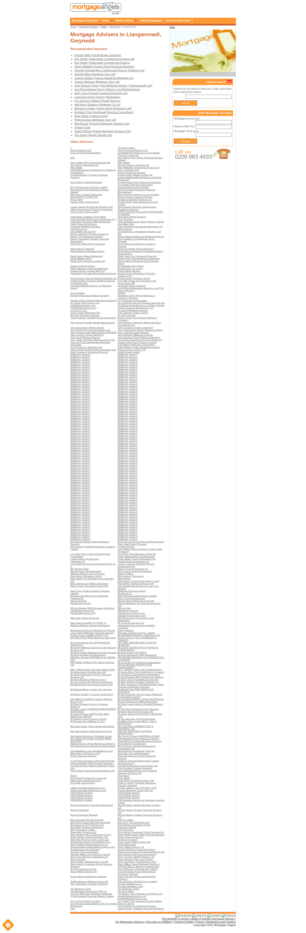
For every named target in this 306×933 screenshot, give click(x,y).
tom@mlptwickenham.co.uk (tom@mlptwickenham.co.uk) (132, 897)
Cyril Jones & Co (78, 229)
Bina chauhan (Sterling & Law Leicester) (138, 194)
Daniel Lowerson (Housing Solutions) (89, 234)
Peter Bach (123, 775)
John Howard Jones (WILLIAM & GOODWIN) (93, 332)
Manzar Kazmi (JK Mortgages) (85, 571)
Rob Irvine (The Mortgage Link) (134, 822)
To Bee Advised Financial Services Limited (92, 896)
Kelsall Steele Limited (129, 352)
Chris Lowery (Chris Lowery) (84, 212)
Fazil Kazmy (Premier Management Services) (93, 273)
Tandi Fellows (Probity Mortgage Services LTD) (102, 131)
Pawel (73, 775)
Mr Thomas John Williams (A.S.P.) (87, 721)
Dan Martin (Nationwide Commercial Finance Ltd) (104, 59)
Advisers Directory (178, 20)
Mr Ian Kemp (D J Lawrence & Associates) (139, 662)
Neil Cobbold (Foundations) (132, 743)
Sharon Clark (82, 127)
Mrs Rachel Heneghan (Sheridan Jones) (91, 736)
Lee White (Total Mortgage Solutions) (137, 554)
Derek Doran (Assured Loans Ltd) (87, 261)
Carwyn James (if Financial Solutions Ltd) (91, 207)
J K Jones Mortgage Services (133, 310)
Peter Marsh (124, 778)
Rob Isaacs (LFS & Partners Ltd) (87, 825)
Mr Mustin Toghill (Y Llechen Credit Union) (91, 694)
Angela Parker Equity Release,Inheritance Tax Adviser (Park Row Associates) (139, 183)
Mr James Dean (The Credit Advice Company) (141, 672)
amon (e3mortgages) (128, 170)
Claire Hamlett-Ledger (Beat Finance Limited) (141, 221)
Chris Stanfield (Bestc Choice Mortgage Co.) (93, 219)
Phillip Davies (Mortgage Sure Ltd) (95, 120)
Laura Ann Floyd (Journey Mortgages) (97, 97)
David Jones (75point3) (82, 249)
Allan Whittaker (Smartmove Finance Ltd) (139, 167)
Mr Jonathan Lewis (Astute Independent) (139, 674)
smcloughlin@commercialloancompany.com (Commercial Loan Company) (92, 848)
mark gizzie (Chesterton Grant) (86, 576)
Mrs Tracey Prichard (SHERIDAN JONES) (139, 736)
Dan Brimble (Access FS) (83, 231)
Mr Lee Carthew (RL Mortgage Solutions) (91, 682)
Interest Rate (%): (184, 126)
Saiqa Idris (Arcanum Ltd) (83, 832)
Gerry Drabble (77, 293)
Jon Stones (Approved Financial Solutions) (140, 340)
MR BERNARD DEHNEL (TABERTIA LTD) (139, 635)
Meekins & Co (125, 593)
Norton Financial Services (83, 756)
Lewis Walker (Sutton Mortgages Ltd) (137, 559)
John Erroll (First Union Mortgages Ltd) (90, 330)
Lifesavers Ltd (77, 561)
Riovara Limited (126, 820)
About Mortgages (151, 20)
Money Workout (126, 630)
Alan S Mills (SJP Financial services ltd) (90, 162)
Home (73, 27)
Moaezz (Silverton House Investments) (90, 625)
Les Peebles (76, 556)
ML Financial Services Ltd (131, 623)
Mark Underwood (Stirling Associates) (89, 583)
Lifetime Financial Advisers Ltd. (133, 561)
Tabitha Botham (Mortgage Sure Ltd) (89, 881)
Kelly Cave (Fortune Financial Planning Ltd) (100, 93)
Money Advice (125, 20)
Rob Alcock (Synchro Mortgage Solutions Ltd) (101, 123)
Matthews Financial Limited (131, 591)
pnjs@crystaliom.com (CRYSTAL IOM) (137, 788)
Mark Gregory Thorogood (131, 576)
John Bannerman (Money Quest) (87, 327)
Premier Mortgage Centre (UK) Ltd (135, 790)
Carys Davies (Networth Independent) (137, 207)
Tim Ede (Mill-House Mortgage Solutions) (91, 893)
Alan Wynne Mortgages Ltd (84, 165)
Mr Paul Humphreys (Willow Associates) (138, 701)
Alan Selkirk (124, 162)
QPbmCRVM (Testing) (81, 793)
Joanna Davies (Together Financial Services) (93, 317)
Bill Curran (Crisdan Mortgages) (86, 194)
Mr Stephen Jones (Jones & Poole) (88, 719)
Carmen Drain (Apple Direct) (84, 202)
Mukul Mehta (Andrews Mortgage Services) (140, 741)
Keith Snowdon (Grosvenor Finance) (89, 352)
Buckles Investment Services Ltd (134, 199)
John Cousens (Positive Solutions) (135, 327)
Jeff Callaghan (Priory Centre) (133, 313)
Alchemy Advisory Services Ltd (133, 165)
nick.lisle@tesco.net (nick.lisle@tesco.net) (91, 751)
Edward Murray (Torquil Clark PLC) (88, 271)
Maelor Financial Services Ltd (133, 569)
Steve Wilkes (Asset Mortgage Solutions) (138, 864)
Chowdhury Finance (128, 209)
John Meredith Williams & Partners (135, 335)
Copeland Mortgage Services (85, 226)
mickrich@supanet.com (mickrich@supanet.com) (82, 611)
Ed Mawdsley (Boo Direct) (131, 266)
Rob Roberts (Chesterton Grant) (134, 825)
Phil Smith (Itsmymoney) (82, 783)
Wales (104, 27)
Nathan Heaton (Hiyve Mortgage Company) (92, 743)
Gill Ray (121, 293)
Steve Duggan (77, 859)
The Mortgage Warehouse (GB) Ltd (88, 891)
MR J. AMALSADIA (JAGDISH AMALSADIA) (92, 669)
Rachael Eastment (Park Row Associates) (91, 805)
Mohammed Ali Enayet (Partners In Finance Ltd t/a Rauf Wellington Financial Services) (92, 631)
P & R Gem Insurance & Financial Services (92, 761)
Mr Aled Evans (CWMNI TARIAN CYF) (89, 635)
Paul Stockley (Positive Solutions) (135, 768)
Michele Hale (124, 608)
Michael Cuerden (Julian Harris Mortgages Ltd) (102, 108)
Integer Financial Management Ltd (135, 308)
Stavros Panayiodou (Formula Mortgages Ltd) (141, 852)
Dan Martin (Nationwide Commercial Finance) (102, 62)
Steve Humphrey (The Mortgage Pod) (137, 861)
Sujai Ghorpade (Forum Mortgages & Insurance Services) (137, 872)
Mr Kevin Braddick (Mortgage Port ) (88, 679)
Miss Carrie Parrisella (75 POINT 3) (88, 623)
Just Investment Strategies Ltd (86, 347)
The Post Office (126, 891)
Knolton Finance (126, 546)
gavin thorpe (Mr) (126, 283)
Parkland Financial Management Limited (138, 761)
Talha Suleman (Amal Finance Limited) (137, 881)
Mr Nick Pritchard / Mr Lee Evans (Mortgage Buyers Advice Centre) (140, 695)
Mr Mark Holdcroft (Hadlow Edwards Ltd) (138, 682)
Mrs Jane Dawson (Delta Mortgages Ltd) (91, 731)
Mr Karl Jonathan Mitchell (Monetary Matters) (141, 677)
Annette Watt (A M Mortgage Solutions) (97, 55)
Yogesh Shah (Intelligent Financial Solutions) (141, 908)
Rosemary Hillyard (127, 827)
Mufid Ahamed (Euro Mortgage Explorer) (138, 738)
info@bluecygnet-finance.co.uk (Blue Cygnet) (141, 305)
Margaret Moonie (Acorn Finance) (87, 573)
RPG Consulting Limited (82, 829)
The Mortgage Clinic (80, 889)
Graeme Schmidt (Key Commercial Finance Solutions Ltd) (109, 70)
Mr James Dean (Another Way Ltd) (88, 672)
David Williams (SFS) (80, 258)
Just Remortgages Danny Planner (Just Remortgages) (107, 89)
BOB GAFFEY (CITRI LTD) (84, 197)
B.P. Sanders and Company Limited (88, 187)
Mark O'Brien (124, 578)
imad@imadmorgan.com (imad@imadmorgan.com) (83, 306)
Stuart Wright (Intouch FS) (83, 871)
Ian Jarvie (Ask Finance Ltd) (84, 303)
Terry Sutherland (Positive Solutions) (89, 884)
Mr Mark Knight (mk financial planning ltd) (91, 684)
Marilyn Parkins (125, 573)
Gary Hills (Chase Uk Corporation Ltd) (137, 281)
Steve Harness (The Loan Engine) (135, 859)
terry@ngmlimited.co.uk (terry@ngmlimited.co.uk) (130, 885)
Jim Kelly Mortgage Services (84, 315)
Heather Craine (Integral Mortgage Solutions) (93, 300)
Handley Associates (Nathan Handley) (89, 295)
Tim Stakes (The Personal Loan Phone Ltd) (140, 893)
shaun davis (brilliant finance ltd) (134, 842)
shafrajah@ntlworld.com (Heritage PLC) (90, 842)
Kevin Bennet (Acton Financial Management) (141, 541)
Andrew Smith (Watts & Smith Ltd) (135, 175)
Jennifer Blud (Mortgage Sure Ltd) (95, 74)
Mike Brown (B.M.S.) (128, 610)
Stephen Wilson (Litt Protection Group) (90, 854)
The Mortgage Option (129, 889)
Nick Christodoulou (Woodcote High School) (92, 746)
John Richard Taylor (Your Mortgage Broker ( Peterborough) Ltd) (113, 85)
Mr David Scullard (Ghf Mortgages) (88, 655)
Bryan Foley (76, 199)
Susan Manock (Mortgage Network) (88, 876)
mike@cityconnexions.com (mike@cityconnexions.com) (132, 614)
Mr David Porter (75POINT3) (132, 652)
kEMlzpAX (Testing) (80, 354)
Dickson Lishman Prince (82, 266)
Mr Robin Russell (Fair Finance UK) (135, 711)
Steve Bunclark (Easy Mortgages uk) (89, 857)
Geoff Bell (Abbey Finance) (132, 285)
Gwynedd (115, 27)
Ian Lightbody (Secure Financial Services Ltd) (141, 303)
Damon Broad (125, 229)
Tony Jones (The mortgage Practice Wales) (140, 901)
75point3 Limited (126, 148)
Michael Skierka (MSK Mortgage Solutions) (92, 608)
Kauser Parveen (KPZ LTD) (132, 349)
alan (72, 157)
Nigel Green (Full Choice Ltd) (85, 753)
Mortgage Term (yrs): (186, 131)
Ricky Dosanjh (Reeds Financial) (86, 820)
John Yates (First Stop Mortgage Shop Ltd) (92, 340)
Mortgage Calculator (85, 20)
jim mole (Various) (127, 315)
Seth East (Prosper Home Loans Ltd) (89, 839)
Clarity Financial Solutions (83, 224)
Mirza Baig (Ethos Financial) (84, 618)
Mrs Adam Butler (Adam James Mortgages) (92, 726)
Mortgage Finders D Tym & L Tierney (136, 633)
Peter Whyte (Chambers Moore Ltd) (136, 780)
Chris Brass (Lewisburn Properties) (88, 217)
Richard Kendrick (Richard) (84, 815)
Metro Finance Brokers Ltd (131, 598)
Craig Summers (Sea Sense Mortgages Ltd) (140, 226)
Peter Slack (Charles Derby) (91, 116)
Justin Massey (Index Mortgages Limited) (139, 347)
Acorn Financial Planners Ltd (132, 150)
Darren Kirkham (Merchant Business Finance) (141, 236)
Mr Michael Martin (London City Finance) (91, 689)
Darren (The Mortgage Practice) (86, 236)
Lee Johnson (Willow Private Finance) (97, 100)
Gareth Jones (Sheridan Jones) (134, 278)
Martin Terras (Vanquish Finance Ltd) (89, 586)
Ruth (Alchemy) (125, 829)
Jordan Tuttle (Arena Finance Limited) (137, 342)
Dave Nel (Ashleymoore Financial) (87, 244)
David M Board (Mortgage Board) (87, 251)
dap (120, 234)
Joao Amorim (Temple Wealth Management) (92, 322)
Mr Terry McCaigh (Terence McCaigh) (136, 719)
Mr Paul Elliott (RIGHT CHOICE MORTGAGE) (141, 699)
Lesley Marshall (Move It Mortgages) (136, 556)
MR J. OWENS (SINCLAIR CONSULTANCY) (140, 669)
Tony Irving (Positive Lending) (85, 901)
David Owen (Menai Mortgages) (86, 256)
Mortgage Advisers (88, 27)
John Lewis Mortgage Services (133, 332)
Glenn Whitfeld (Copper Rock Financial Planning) (104, 66)
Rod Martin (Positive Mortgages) (86, 827)
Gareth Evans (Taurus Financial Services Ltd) (93, 278)
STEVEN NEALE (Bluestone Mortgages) (138, 866)
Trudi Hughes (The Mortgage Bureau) (137, 906)
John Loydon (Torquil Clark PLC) (87, 335)
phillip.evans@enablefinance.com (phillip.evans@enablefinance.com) (88, 789)
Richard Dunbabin (79, 810)
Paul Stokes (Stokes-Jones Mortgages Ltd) (92, 770)
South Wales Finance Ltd (131, 847)
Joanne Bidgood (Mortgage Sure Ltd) (97, 81)
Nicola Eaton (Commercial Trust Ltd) (136, 751)
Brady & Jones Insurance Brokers (135, 197)
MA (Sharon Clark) (79, 569)
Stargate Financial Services (84, 852)
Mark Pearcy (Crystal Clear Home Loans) (138, 581)
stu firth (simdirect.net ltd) (83, 869)
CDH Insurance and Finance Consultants (91, 209)
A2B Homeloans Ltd (80, 150)
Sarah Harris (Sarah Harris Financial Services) (141, 834)
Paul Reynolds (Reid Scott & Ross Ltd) (137, 765)
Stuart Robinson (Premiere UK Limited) (137, 869)
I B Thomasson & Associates (132, 300)
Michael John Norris (80, 603)
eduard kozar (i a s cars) (130, 268)
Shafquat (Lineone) (128, 839)
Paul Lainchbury (126, 763)
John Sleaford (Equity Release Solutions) (139, 337)
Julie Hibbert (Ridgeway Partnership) (136, 345)
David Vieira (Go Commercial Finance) (137, 256)
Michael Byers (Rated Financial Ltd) (136, 601)
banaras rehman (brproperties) (133, 187)
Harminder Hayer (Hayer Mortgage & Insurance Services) (136, 296)
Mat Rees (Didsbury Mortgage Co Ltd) (97, 104)
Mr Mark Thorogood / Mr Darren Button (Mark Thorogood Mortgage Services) (141, 685)
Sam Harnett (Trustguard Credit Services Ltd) (141, 832)
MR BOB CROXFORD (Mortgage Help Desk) (93, 637)
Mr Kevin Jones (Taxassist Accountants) (138, 679)
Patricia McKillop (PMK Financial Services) (91, 763)
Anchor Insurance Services (131, 172)
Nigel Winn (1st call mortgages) (133, 753)
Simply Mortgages (127, 844)
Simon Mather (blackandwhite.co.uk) (89, 844)
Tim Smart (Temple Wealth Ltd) (93, 135)
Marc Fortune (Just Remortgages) (135, 571)
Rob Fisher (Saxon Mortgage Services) (90, 822)
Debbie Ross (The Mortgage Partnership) (139, 258)
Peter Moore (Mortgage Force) (85, 780)
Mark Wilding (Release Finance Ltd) (136, 583)
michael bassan (78, 601)
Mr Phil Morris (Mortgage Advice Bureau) (138, 709)
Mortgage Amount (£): (187, 118)
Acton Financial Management (85, 153)
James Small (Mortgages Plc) (85, 313)
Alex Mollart (76, 167)
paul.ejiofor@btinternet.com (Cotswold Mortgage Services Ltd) (137, 771)
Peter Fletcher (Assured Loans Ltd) (88, 778)
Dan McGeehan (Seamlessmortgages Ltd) (139, 231)
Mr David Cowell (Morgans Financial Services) (93, 652)
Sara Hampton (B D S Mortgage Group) (90, 834)
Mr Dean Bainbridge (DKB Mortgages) (137, 655)
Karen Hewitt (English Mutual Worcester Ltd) (93, 349)
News (105, 20)
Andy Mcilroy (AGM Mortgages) (86, 182)
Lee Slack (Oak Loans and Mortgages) (90, 554)
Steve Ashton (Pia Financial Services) (137, 854)
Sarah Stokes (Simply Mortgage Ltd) (89, 837)
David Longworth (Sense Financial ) (136, 249)
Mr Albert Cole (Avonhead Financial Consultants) (104, 112)
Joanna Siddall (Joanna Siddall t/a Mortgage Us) (104, 78)
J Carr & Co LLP (78, 310)
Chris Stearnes (125, 219)
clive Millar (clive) (126, 224)
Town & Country (126, 903)
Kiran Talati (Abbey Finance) (132, 544)
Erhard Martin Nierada (129, 271)
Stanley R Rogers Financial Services (136, 849)
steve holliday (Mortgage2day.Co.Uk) (89, 861)
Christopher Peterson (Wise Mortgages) (90, 221)
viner (72, 908)
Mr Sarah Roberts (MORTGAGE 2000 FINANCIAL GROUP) (89, 715)
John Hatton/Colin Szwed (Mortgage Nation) (140, 330)
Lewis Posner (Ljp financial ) (84, 559)
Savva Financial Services (130, 837)
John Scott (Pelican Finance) (85, 337)
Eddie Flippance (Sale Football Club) (89, 268)
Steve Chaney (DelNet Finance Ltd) (136, 857)
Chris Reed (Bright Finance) (132, 217)
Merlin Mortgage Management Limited (137, 596)
